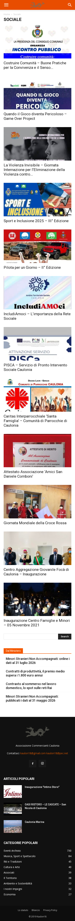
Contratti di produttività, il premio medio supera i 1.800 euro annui (35, 673)
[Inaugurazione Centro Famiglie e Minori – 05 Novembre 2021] (37, 599)
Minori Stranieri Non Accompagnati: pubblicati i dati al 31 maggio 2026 (32, 698)
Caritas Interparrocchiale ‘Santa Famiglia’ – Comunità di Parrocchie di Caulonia (35, 421)
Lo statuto (23, 910)
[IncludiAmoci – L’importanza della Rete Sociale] (37, 293)
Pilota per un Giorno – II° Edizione (32, 267)
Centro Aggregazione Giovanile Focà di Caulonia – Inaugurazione (36, 571)
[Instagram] (42, 763)
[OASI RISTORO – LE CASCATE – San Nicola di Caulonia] (13, 809)
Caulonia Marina (34, 821)
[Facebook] (32, 763)
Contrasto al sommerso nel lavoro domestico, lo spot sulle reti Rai (31, 686)
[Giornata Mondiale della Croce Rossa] (37, 501)
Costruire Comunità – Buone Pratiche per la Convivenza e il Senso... (35, 65)
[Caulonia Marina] (13, 826)
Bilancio (36, 910)
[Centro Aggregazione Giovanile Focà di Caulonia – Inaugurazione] (37, 548)
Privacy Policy (50, 910)
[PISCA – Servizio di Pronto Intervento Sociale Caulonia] (37, 344)
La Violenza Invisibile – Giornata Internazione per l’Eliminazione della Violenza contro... (34, 169)
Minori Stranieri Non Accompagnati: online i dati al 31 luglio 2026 (38, 661)
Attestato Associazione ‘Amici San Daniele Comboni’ (33, 474)
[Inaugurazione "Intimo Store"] (13, 791)
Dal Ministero (13, 650)
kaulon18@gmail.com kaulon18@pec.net (44, 753)
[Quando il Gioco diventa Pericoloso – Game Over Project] (37, 93)
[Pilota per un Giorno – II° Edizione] (37, 246)
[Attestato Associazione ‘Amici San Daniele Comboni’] (37, 450)
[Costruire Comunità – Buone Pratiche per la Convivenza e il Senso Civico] (37, 41)
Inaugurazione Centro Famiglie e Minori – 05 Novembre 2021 (37, 622)
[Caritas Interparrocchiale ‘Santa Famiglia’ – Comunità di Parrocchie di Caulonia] (37, 395)
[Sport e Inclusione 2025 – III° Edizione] (37, 199)
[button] (6, 5)
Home (7, 14)
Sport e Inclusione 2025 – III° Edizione (36, 221)
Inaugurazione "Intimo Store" (42, 787)
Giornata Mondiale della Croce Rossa (35, 523)
